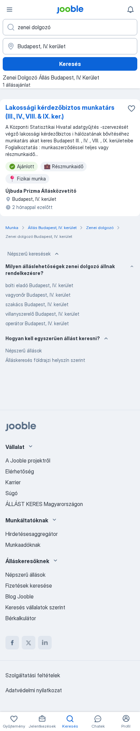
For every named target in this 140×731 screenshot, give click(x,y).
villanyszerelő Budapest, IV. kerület (42, 314)
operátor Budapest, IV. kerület (37, 323)
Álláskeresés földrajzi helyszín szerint (45, 360)
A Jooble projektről (27, 460)
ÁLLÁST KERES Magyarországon (44, 504)
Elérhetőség (19, 471)
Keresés (70, 63)
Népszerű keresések (29, 254)
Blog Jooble (19, 596)
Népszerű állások (23, 350)
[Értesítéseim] (130, 9)
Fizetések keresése (28, 585)
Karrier (13, 482)
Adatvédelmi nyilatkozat (33, 690)
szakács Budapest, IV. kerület (37, 304)
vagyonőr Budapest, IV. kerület (38, 295)
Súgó (11, 493)
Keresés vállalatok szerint (35, 607)
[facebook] (12, 642)
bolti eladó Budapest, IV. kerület (39, 285)
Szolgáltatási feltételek (32, 675)
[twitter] (28, 642)
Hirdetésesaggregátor (31, 533)
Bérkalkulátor (20, 618)
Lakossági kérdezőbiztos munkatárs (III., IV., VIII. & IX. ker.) (60, 112)
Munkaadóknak (22, 544)
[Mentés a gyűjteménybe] (131, 108)
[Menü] (9, 9)
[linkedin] (45, 642)
